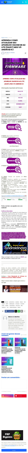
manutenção (12, 305)
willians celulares (13, 307)
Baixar (21, 301)
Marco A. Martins (14, 317)
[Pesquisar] (26, 2)
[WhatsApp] (18, 311)
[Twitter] (16, 311)
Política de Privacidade (9, 445)
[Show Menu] (2, 2)
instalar (6, 305)
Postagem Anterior (6, 391)
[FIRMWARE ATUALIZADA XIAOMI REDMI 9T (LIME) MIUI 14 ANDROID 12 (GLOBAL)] (21, 342)
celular (3, 303)
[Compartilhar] (25, 53)
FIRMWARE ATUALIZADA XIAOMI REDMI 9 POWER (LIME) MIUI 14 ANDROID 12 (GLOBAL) (7, 350)
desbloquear (11, 303)
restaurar (4, 307)
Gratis (3, 305)
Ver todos (24, 334)
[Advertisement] (14, 20)
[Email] (21, 311)
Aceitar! (14, 450)
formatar (22, 303)
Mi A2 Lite (18, 305)
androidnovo (11, 301)
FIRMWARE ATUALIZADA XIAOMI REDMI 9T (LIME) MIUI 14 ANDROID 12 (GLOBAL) (20, 350)
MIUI (21, 305)
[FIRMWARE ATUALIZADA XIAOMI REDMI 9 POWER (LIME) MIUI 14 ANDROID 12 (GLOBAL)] (7, 342)
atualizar (17, 301)
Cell (24, 301)
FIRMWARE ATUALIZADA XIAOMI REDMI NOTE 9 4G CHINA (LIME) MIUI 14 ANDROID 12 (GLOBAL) (7, 369)
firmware (17, 303)
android (10, 37)
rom (7, 307)
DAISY (7, 303)
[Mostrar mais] (24, 311)
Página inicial (4, 37)
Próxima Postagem (21, 391)
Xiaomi (19, 307)
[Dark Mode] (23, 2)
